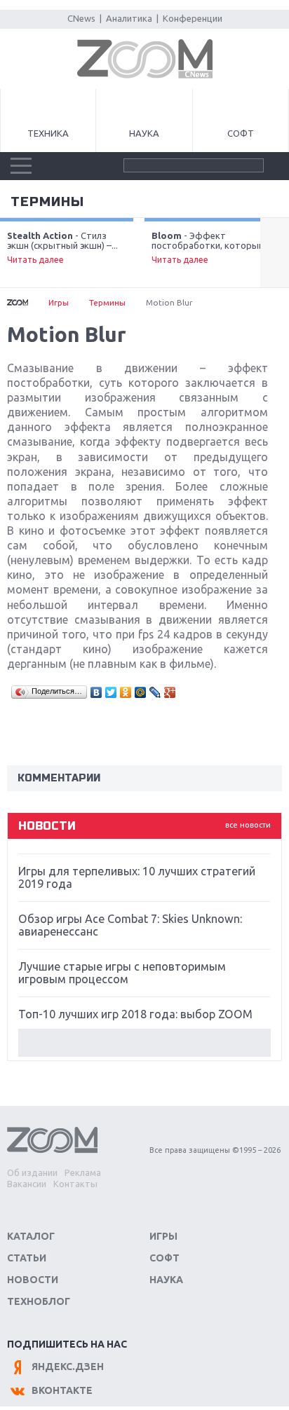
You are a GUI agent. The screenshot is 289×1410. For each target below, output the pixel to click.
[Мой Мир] (140, 692)
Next (274, 253)
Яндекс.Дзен (68, 1366)
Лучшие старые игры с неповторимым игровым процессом (122, 972)
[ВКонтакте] (96, 692)
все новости (248, 825)
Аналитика (129, 18)
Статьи (26, 1258)
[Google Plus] (170, 692)
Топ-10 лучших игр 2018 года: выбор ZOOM (135, 1014)
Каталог (31, 1236)
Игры (58, 302)
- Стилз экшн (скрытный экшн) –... (62, 247)
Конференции (192, 18)
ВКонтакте (62, 1390)
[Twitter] (111, 692)
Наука (144, 133)
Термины (47, 202)
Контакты (75, 1184)
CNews (81, 18)
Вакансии (26, 1184)
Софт (240, 133)
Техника (48, 133)
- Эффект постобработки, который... (211, 247)
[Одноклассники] (126, 692)
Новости (32, 1279)
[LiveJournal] (155, 692)
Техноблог (38, 1301)
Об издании (32, 1172)
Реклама (83, 1172)
